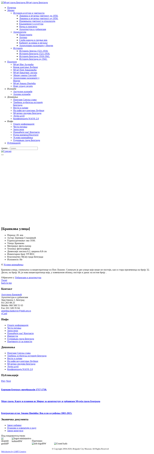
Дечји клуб (19, 116)
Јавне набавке (14, 425)
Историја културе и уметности (29, 13)
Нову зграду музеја (23, 86)
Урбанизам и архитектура (28, 277)
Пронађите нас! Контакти (26, 132)
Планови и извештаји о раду (21, 428)
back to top (6, 283)
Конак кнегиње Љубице (25, 67)
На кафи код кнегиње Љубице (28, 110)
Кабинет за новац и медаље (33, 43)
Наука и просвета (28, 26)
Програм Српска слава (25, 99)
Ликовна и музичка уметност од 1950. (38, 18)
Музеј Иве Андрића (23, 64)
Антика (23, 37)
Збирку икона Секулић (25, 75)
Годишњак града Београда (26, 140)
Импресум (12, 336)
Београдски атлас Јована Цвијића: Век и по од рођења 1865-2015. (36, 413)
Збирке (10, 10)
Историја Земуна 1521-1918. (33, 51)
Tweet (4, 280)
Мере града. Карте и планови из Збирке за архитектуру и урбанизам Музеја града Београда (50, 401)
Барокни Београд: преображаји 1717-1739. (24, 389)
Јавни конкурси (15, 430)
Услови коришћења (23, 137)
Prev (3, 381)
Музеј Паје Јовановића (25, 70)
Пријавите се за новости (19, 341)
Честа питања (20, 126)
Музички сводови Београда (27, 113)
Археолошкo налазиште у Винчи (36, 45)
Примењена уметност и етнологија (37, 21)
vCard (4, 313)
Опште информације (23, 124)
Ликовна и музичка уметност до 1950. (38, 15)
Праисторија (25, 34)
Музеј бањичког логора (25, 72)
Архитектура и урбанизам (32, 29)
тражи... (5, 148)
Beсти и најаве (20, 107)
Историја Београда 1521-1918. (34, 53)
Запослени (18, 129)
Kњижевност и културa (31, 24)
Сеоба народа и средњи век (33, 40)
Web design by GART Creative (13, 451)
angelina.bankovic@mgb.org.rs (16, 310)
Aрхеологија (19, 32)
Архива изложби (22, 94)
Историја (18, 48)
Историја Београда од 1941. (33, 59)
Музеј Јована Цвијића (24, 83)
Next (8, 381)
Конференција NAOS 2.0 (26, 118)
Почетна (11, 7)
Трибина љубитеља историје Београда (26, 355)
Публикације (14, 143)
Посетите (12, 61)
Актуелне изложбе (22, 91)
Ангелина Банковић (11, 294)
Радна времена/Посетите (25, 135)
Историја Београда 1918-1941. (34, 56)
